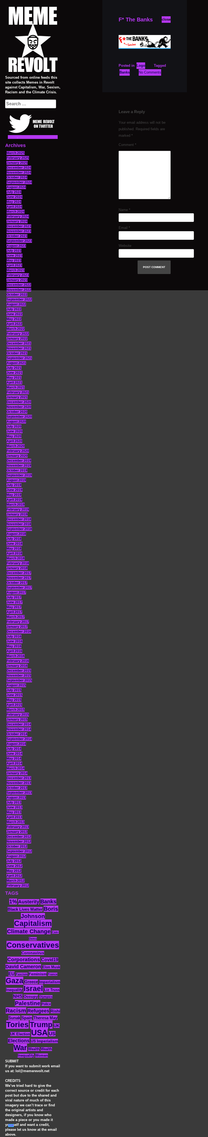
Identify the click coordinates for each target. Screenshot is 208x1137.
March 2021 (15, 387)
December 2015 (18, 671)
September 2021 (19, 358)
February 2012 (17, 885)
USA (39, 1032)
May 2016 (13, 646)
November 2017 (18, 578)
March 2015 (15, 710)
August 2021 (16, 363)
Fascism (22, 974)
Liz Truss (52, 990)
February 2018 (17, 563)
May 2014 (13, 758)
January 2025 (17, 163)
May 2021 (13, 378)
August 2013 (16, 798)
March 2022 (15, 329)
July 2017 (13, 597)
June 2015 (14, 695)
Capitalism (33, 923)
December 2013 (18, 778)
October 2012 (16, 846)
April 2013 (14, 817)
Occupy (31, 997)
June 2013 (14, 807)
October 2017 (16, 583)
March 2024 (15, 212)
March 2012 (15, 881)
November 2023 (18, 231)
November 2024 (18, 172)
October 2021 (16, 353)
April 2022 (14, 324)
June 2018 (14, 544)
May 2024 (13, 202)
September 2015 (19, 680)
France (52, 974)
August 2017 (16, 592)
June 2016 (14, 641)
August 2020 (16, 421)
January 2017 (17, 627)
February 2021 (17, 392)
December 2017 (18, 573)
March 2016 (15, 656)
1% (13, 901)
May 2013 (13, 812)
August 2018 (16, 534)
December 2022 (18, 285)
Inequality (14, 990)
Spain (26, 1017)
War (20, 1048)
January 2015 (17, 719)
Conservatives (32, 945)
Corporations (23, 959)
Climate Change (29, 931)
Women (41, 1055)
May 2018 (13, 548)
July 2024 (13, 192)
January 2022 (17, 338)
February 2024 (17, 216)
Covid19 (49, 959)
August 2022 (16, 304)
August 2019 (16, 480)
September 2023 (19, 241)
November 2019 (18, 465)
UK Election (20, 1034)
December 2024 (18, 168)
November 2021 (18, 348)
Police (46, 1004)
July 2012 (13, 861)
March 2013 (15, 822)
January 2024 (17, 221)
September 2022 (19, 299)
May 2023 (13, 260)
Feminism (38, 974)
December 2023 (18, 226)
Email (124, 228)
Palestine (27, 1003)
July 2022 (13, 309)
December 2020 (18, 402)
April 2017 (14, 612)
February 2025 (17, 158)
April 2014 (14, 763)
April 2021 (14, 382)
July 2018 (13, 539)
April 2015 (14, 705)
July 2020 (13, 426)
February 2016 (17, 661)
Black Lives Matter (25, 909)
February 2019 (17, 509)
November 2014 (18, 729)
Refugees (38, 1011)
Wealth (34, 1049)
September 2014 (19, 739)
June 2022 (14, 314)
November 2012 (18, 841)
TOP (11, 1125)
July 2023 (13, 251)
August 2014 (16, 744)
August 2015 (16, 685)
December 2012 (18, 837)
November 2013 (18, 783)
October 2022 (16, 295)
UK (57, 1025)
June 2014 (14, 754)
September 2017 (19, 588)
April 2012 (14, 876)
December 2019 (18, 461)
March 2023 (15, 270)
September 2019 (19, 475)
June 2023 (14, 255)
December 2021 (18, 343)
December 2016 (18, 631)
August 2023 (16, 246)
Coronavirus (32, 953)
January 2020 (17, 456)
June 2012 (14, 866)
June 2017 (14, 602)
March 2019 (15, 505)
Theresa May (45, 1017)
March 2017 (15, 617)
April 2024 (14, 207)
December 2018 (18, 519)
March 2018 (15, 558)
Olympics (46, 996)
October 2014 (16, 734)
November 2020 (18, 407)
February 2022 (17, 334)
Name (124, 210)
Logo (140, 65)
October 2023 (16, 236)
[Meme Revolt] (32, 40)
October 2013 (16, 788)
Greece (31, 981)
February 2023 (17, 275)
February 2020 (17, 451)
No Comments (150, 72)
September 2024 (19, 182)
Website (125, 246)
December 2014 (18, 724)
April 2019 (14, 500)
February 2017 (17, 622)
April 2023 (14, 265)
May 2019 (13, 495)
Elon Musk (51, 967)
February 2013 (17, 827)
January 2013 (17, 832)
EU (11, 973)
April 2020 (14, 441)
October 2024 (16, 177)
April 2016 (14, 651)
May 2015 (13, 700)
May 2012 (13, 871)
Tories (17, 1024)
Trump (41, 1024)
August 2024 (16, 187)
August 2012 (16, 856)
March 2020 (15, 446)
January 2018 (17, 568)
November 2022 (18, 290)
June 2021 (14, 373)
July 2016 (13, 636)
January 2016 (17, 666)
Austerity (28, 901)
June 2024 (14, 197)
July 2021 (13, 368)
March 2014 (15, 768)
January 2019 (17, 514)
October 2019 (16, 470)
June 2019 (14, 490)
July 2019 (13, 485)
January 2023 (17, 280)
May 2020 (13, 436)
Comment (127, 145)
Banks (48, 901)
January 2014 (17, 773)
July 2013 (13, 802)
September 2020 (19, 417)
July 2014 (13, 749)
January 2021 (17, 397)
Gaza (14, 981)
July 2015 (13, 690)
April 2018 (14, 553)
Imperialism (49, 982)
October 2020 (16, 412)
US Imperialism (44, 1041)
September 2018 (19, 529)
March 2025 (15, 153)
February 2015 (17, 714)
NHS (17, 996)
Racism (16, 1010)
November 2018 (18, 524)
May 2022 (13, 319)
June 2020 (14, 431)
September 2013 (19, 793)
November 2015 (18, 675)
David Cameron (23, 966)
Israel (33, 989)
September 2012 (19, 851)
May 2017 (13, 607)
